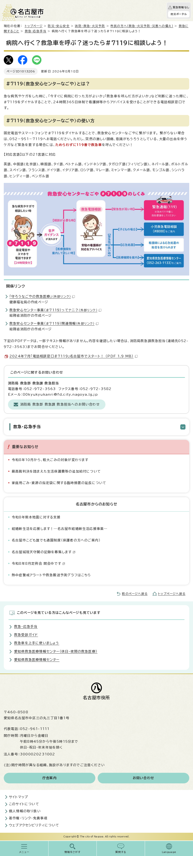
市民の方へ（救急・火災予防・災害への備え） (141, 26)
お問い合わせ (143, 778)
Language (169, 852)
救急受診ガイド (26, 634)
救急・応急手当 (35, 31)
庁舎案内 (49, 778)
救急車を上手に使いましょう (36, 643)
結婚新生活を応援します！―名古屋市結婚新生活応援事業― (59, 528)
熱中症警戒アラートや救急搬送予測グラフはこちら (51, 575)
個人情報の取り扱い (25, 811)
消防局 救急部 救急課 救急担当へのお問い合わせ (60, 404)
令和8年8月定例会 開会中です (36, 563)
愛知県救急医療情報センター (37, 659)
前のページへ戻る (135, 593)
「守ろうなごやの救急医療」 (40, 296)
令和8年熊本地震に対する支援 (36, 517)
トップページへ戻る (171, 593)
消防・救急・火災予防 (90, 26)
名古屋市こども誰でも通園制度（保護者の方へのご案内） (56, 540)
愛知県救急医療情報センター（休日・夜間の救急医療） (55, 651)
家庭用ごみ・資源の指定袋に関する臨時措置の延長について (59, 483)
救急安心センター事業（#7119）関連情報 (52, 323)
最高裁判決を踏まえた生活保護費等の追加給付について (56, 471)
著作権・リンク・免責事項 (28, 818)
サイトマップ (18, 797)
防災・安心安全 (58, 26)
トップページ (34, 26)
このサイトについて (24, 804)
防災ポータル (179, 14)
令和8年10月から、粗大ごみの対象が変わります (50, 460)
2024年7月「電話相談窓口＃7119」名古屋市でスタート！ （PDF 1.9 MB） (71, 356)
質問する (120, 852)
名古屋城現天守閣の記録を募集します (42, 552)
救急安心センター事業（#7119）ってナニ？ (53, 310)
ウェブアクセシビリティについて (34, 825)
